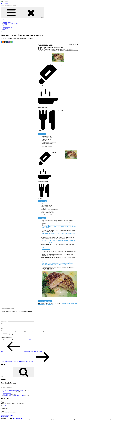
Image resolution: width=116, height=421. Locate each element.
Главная (5, 19)
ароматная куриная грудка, (66, 303)
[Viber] (9, 42)
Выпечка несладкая (7, 27)
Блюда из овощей (7, 22)
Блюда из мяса (6, 21)
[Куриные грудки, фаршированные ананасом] (58, 62)
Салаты (5, 24)
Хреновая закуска (7, 393)
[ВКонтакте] (1, 42)
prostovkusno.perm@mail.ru (7, 413)
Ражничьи (50, 304)
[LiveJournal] (7, 42)
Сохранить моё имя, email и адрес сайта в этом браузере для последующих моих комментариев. (24, 331)
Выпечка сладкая (7, 25)
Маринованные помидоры (9, 391)
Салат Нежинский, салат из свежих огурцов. (13, 390)
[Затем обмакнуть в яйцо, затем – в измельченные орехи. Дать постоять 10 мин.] (59, 249)
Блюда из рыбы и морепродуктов (10, 23)
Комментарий (4, 321)
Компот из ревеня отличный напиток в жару (13, 395)
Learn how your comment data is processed (26, 339)
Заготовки (5, 28)
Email (2, 326)
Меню (42, 17)
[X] (5, 42)
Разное (4, 29)
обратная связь (4, 416)
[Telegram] (12, 42)
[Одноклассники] (3, 42)
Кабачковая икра (7, 394)
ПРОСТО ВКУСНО (5, 3)
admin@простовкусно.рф (7, 415)
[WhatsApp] (11, 42)
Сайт (2, 328)
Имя (2, 323)
